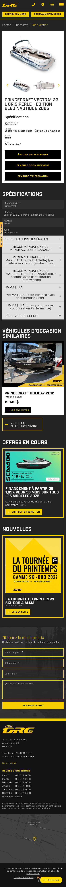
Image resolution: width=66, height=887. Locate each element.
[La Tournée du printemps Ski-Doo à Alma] (33, 565)
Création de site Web (23, 878)
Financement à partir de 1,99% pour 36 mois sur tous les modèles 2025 (32, 492)
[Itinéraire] (42, 4)
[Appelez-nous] (33, 4)
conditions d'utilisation (39, 871)
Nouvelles (16, 529)
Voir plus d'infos (20, 410)
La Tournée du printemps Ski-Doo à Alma (29, 601)
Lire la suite (20, 612)
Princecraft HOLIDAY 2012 (29, 393)
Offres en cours (24, 442)
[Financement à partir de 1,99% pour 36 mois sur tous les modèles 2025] (33, 466)
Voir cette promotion (26, 512)
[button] (7, 85)
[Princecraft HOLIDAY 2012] (33, 364)
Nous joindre (9, 763)
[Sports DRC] (10, 4)
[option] (33, 54)
